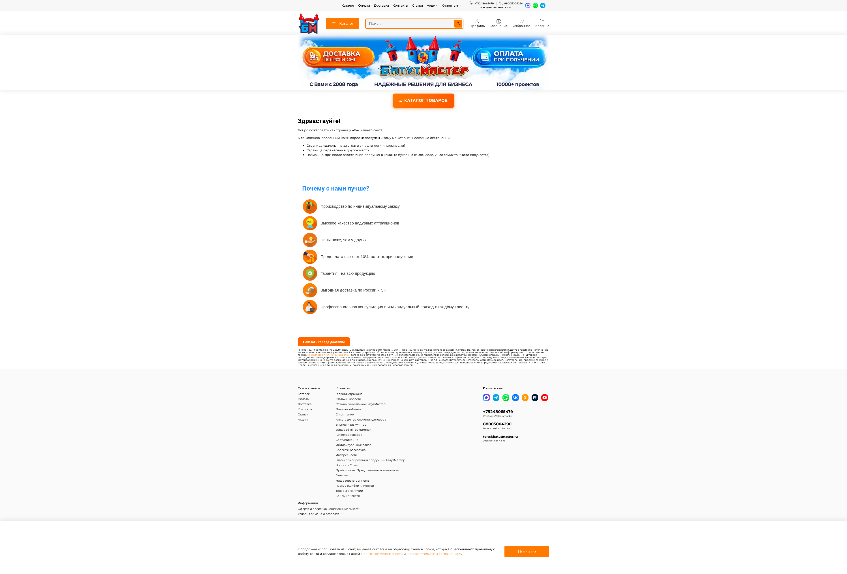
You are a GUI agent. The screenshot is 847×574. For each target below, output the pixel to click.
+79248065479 (484, 3)
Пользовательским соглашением (434, 554)
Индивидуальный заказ (353, 445)
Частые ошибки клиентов (355, 485)
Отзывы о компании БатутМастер (361, 404)
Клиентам (450, 5)
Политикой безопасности (382, 554)
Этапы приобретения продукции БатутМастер (370, 460)
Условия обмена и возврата (318, 514)
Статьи (417, 5)
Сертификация (347, 439)
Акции (432, 5)
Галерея (342, 475)
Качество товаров (349, 434)
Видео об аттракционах (353, 429)
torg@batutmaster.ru (496, 7)
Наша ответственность (352, 480)
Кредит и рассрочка (351, 450)
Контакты (400, 5)
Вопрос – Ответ (347, 465)
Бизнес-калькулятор (351, 424)
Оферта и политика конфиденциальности (329, 508)
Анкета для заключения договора (361, 419)
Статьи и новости (348, 399)
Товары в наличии (349, 490)
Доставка (381, 5)
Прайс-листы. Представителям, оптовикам (367, 470)
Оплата (364, 5)
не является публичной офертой (328, 354)
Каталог (348, 5)
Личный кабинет (348, 409)
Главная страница (349, 394)
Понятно (527, 551)
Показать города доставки (324, 342)
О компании (345, 414)
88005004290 (513, 3)
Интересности (346, 455)
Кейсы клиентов (348, 495)
